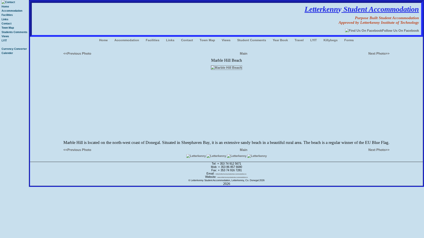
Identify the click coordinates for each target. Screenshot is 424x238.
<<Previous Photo (77, 53)
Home (5, 6)
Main (243, 53)
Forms (349, 40)
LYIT (4, 40)
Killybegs (331, 40)
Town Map (8, 27)
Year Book (280, 40)
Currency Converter (14, 48)
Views (5, 36)
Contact (6, 23)
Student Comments (251, 40)
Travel (299, 40)
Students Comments (14, 32)
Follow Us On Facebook (400, 30)
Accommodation (12, 10)
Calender (7, 53)
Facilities (7, 15)
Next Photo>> (379, 53)
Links (5, 19)
